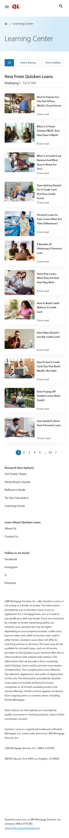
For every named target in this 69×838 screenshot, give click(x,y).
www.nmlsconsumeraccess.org (22, 828)
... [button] (45, 452)
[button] (7, 6)
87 (50, 452)
